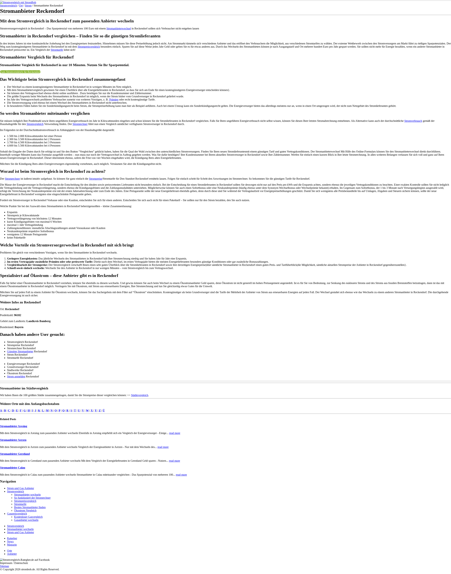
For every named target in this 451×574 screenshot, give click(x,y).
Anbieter (12, 553)
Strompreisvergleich (89, 46)
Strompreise (95, 178)
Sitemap (4, 566)
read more (174, 433)
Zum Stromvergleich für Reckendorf (20, 71)
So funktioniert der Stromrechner (32, 497)
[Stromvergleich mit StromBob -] (18, 2)
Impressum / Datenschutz (14, 562)
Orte (9, 550)
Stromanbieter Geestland (15, 453)
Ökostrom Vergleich (25, 510)
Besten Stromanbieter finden (30, 507)
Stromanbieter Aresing (13, 426)
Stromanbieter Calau (12, 467)
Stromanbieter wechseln (27, 494)
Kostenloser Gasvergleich (28, 516)
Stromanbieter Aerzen (13, 439)
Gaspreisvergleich (17, 513)
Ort (21, 5)
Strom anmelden (16, 376)
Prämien (113, 99)
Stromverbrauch (413, 120)
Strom (28, 5)
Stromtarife (57, 49)
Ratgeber (12, 538)
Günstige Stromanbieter (20, 351)
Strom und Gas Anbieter (20, 488)
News (10, 541)
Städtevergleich (139, 395)
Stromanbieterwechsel (118, 28)
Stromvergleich (8, 5)
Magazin (12, 544)
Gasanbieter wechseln (26, 519)
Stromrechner (80, 124)
